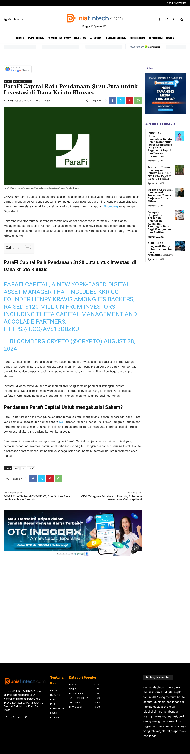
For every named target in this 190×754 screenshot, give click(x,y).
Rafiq (10, 100)
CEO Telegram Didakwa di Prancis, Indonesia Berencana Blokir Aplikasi (111, 498)
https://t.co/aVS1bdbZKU (41, 328)
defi (16, 468)
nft (23, 468)
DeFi (62, 422)
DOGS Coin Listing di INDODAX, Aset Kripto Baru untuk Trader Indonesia (37, 498)
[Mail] (19, 717)
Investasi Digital (22, 81)
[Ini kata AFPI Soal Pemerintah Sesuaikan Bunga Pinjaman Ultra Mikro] (179, 192)
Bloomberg (110, 206)
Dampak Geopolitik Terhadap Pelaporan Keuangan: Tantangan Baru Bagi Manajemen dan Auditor (159, 222)
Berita (7, 81)
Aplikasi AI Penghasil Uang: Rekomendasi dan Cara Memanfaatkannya (160, 249)
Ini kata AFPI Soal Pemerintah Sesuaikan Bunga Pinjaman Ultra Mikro (160, 195)
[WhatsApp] (138, 100)
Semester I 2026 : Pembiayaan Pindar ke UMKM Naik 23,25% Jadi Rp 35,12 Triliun (160, 173)
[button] (181, 19)
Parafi (31, 468)
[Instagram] (166, 19)
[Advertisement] (73, 603)
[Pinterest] (129, 100)
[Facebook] (159, 19)
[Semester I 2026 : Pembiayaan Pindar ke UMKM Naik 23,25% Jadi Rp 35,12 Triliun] (179, 170)
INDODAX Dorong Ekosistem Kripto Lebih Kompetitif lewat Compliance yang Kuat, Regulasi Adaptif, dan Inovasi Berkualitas (160, 145)
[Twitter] (173, 19)
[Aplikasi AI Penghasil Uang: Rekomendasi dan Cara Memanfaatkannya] (180, 246)
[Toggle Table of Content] (26, 248)
